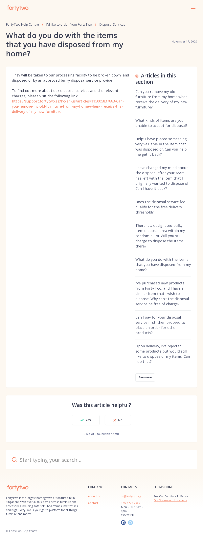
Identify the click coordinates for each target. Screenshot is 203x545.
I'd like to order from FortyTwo (69, 24)
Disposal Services (112, 24)
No (120, 420)
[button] (193, 8)
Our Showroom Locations (170, 500)
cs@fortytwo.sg (131, 496)
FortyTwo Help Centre (22, 24)
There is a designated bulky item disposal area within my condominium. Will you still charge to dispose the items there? (160, 235)
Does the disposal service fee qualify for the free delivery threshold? (160, 207)
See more (145, 377)
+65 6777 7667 (130, 503)
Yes (88, 420)
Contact (93, 503)
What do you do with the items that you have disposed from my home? (163, 264)
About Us (94, 496)
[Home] (18, 8)
